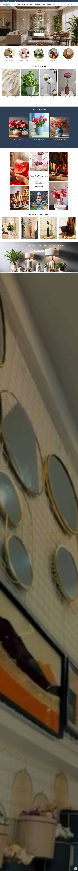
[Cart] (75, 4)
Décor (44, 4)
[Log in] (71, 4)
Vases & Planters (37, 4)
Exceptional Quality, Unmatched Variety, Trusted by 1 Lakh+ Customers (14, 1)
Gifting (58, 4)
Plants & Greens (17, 4)
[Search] (68, 4)
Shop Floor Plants (39, 34)
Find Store (74, 1)
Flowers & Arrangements (27, 4)
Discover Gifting (39, 186)
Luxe (63, 4)
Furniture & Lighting (51, 4)
